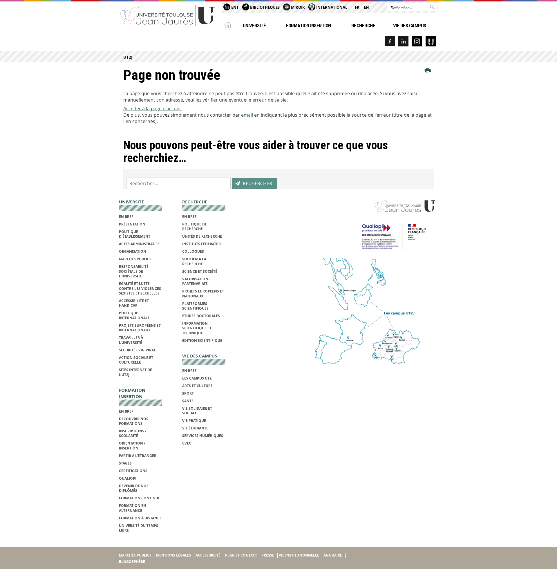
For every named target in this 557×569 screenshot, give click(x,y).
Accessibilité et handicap (134, 303)
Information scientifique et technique (196, 328)
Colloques (193, 251)
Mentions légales (173, 555)
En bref (126, 216)
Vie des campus (409, 25)
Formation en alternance (132, 508)
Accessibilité (208, 555)
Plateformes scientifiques (195, 306)
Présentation (132, 224)
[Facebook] (390, 41)
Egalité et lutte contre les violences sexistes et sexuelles (140, 288)
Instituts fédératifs (201, 243)
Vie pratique (194, 420)
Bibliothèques (264, 7)
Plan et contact (241, 555)
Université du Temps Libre (138, 528)
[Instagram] (417, 41)
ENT (234, 7)
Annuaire (332, 555)
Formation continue (139, 498)
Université (254, 25)
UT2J (128, 57)
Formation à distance (140, 518)
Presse (267, 555)
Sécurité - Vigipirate (138, 350)
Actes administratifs (139, 243)
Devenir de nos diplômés (134, 488)
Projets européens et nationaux (203, 293)
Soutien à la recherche (194, 261)
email (247, 115)
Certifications (133, 470)
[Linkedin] (403, 41)
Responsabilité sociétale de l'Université (134, 271)
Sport (188, 393)
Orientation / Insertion (132, 445)
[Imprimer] (428, 71)
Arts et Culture (197, 385)
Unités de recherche (202, 236)
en (366, 7)
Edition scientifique (202, 340)
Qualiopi (127, 478)
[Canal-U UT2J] (431, 41)
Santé (187, 400)
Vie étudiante (195, 428)
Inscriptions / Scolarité (133, 433)
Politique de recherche (194, 226)
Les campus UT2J (197, 378)
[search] (178, 183)
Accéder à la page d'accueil (152, 108)
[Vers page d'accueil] (167, 15)
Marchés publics (135, 258)
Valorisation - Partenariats (196, 281)
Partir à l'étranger (137, 455)
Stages (125, 463)
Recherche (363, 25)
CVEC (186, 443)
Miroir (297, 7)
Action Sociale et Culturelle (136, 360)
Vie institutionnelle (299, 555)
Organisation (132, 251)
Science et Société (199, 271)
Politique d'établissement (134, 234)
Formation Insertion (308, 25)
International (331, 7)
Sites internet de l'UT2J (135, 372)
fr (357, 7)
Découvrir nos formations (133, 421)
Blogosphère (132, 561)
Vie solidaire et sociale (197, 411)
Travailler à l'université (131, 340)
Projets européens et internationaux (140, 328)
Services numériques (202, 435)
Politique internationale (134, 315)
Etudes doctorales (201, 315)
